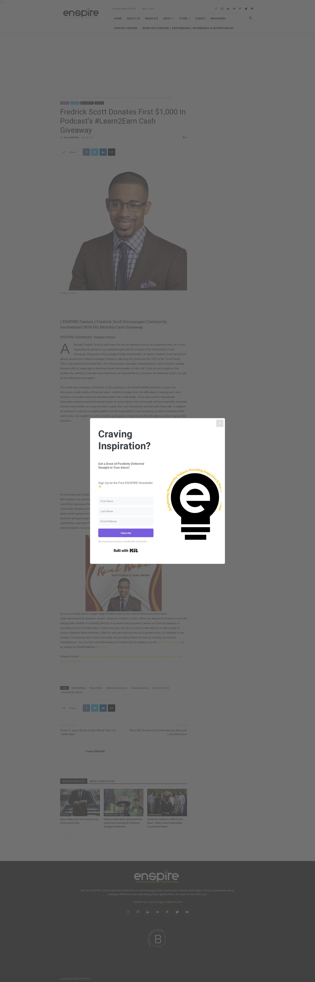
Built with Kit (126, 550)
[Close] (219, 423)
